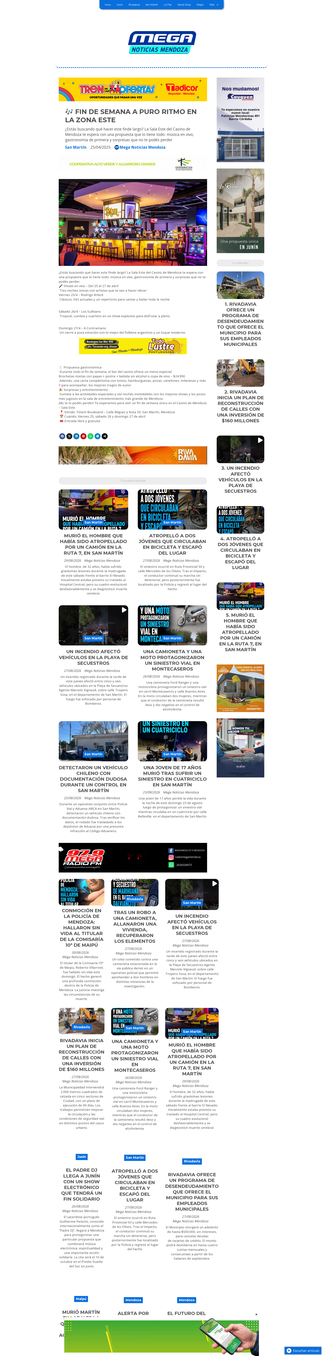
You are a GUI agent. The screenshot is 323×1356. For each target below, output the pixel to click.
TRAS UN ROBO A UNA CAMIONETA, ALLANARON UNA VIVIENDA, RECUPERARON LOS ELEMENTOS (135, 927)
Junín (120, 4)
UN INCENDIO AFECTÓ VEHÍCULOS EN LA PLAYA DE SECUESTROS (93, 657)
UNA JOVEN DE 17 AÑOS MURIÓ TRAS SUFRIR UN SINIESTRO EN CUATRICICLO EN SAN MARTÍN (172, 776)
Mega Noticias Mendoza (143, 147)
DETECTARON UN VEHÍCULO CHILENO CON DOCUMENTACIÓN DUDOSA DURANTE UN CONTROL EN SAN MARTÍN (93, 779)
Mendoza (133, 1300)
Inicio (108, 4)
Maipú (200, 4)
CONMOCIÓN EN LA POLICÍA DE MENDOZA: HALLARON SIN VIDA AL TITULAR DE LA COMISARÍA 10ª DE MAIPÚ (81, 928)
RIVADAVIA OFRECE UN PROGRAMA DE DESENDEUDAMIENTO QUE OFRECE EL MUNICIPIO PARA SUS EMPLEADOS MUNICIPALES (192, 1192)
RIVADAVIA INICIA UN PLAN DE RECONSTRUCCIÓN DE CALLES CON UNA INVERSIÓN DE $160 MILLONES (81, 1055)
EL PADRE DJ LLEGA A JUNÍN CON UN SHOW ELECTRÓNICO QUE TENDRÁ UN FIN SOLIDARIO (81, 1184)
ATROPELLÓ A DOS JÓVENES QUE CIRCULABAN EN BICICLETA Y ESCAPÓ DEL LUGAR (172, 544)
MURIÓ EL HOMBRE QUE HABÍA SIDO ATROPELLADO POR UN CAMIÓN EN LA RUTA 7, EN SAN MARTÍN (93, 544)
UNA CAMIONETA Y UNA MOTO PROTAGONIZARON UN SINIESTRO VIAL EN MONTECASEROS (172, 660)
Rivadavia (134, 4)
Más (211, 4)
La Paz (168, 4)
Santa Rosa (184, 4)
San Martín (151, 4)
